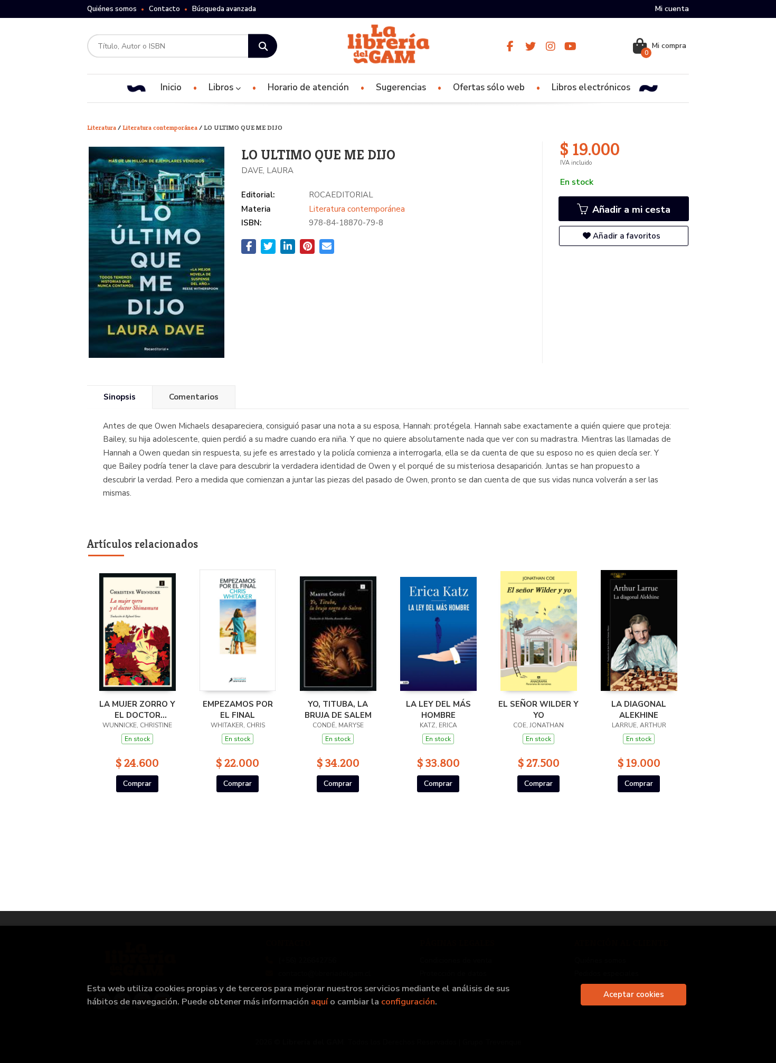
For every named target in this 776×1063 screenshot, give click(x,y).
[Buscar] (262, 46)
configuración (408, 1001)
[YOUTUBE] (570, 46)
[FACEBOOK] (510, 46)
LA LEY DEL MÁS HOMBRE (438, 709)
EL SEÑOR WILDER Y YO (538, 709)
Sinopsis (119, 397)
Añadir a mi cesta (630, 209)
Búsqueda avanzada (224, 9)
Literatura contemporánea (160, 127)
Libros (222, 87)
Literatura (102, 127)
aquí (319, 1001)
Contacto (164, 9)
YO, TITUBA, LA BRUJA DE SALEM (338, 709)
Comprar (137, 784)
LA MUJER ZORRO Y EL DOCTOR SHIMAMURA (137, 709)
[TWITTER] (530, 46)
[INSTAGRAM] (550, 46)
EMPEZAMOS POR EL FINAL (238, 709)
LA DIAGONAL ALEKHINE (638, 709)
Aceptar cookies (633, 994)
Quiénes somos (112, 9)
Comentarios (194, 397)
